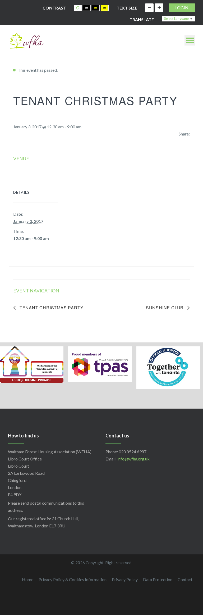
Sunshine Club (165, 308)
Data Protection (157, 579)
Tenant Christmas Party (50, 308)
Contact (185, 579)
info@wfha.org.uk (133, 458)
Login (181, 7)
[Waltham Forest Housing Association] (26, 40)
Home (27, 579)
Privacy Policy (125, 579)
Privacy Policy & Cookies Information (73, 579)
